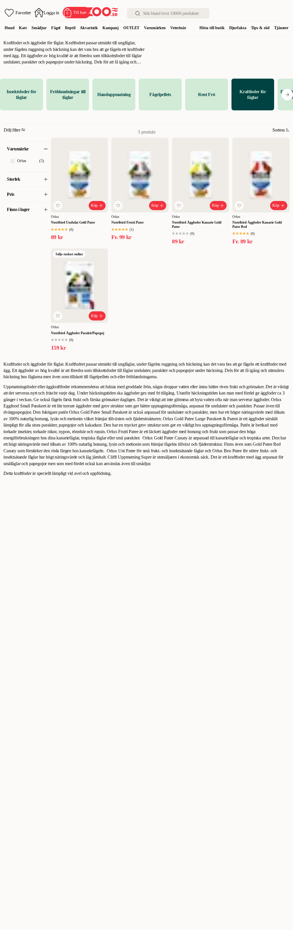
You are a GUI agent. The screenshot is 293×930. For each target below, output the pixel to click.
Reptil (70, 28)
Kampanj (110, 28)
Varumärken (155, 28)
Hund (9, 28)
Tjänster (281, 28)
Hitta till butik (212, 28)
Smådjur (39, 28)
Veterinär (178, 28)
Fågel (55, 28)
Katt (23, 28)
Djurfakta (237, 28)
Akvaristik (89, 28)
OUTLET (131, 28)
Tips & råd (260, 28)
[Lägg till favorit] (57, 205)
